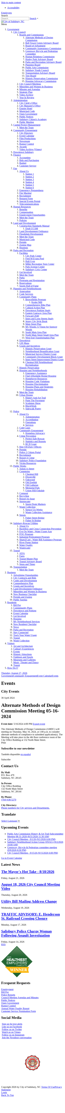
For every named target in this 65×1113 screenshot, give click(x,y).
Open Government (28, 114)
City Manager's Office (30, 105)
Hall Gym (30, 261)
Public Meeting (26, 122)
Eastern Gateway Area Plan (38, 313)
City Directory (26, 133)
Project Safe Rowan (34, 438)
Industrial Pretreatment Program (34, 537)
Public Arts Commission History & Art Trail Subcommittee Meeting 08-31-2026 (35, 835)
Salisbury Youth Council (37, 70)
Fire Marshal (25, 193)
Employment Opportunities (32, 215)
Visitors (11, 643)
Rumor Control (26, 144)
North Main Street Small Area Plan (42, 335)
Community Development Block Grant (44, 357)
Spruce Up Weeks (34, 509)
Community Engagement (25, 130)
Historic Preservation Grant (38, 348)
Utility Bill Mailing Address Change (29, 901)
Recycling (24, 496)
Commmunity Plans (22, 608)
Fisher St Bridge (33, 520)
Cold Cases (24, 427)
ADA (22, 553)
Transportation (20, 567)
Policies (23, 220)
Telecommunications (29, 204)
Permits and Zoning (22, 597)
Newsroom (24, 141)
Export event (39, 724)
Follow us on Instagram (13, 1035)
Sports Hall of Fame (29, 286)
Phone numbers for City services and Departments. (25, 808)
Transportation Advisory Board (40, 73)
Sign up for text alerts (12, 1024)
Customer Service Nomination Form (18, 1011)
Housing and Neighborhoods (33, 370)
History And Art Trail (35, 397)
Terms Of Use (48, 1087)
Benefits (23, 209)
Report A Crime (26, 458)
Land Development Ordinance (33, 231)
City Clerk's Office (28, 103)
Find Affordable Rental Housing (40, 376)
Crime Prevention (27, 436)
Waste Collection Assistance (38, 512)
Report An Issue (27, 498)
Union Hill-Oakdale (34, 490)
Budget (22, 163)
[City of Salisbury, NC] (12, 21)
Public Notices (26, 116)
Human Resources (22, 206)
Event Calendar (26, 135)
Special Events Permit (29, 201)
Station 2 (29, 176)
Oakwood (30, 479)
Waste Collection (27, 507)
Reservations (25, 283)
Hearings (23, 247)
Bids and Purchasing (29, 160)
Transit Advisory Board (30, 561)
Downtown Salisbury (23, 152)
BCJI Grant (30, 444)
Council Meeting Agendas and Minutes (20, 997)
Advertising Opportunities (25, 575)
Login (4, 1092)
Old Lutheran (31, 485)
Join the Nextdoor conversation (17, 1037)
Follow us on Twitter (12, 1029)
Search (33, 18)
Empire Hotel (25, 108)
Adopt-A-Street (26, 468)
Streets (22, 515)
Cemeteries (24, 471)
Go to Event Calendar (11, 858)
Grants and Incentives (29, 346)
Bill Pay (17, 605)
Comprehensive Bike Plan (37, 305)
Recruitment (25, 196)
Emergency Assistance (36, 373)
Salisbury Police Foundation (32, 460)
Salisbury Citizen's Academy (33, 119)
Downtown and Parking (24, 610)
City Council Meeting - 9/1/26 (31, 839)
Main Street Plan (33, 324)
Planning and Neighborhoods (27, 288)
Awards (23, 146)
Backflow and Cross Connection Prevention (40, 528)
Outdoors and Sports (23, 657)
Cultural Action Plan (35, 307)
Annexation (25, 291)
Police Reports (8, 995)
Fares (21, 556)
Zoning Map (25, 245)
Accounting (25, 157)
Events (16, 651)
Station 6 (29, 187)
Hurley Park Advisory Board (39, 59)
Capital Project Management (26, 125)
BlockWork (30, 406)
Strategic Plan (25, 92)
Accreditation (31, 419)
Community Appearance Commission (43, 48)
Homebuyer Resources (36, 378)
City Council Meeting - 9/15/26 (32, 853)
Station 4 (29, 182)
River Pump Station (28, 542)
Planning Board (32, 65)
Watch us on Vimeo (11, 1032)
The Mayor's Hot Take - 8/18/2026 (27, 872)
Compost (23, 493)
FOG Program (26, 534)
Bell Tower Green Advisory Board (41, 43)
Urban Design (26, 395)
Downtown (24, 340)
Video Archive (26, 95)
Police (16, 411)
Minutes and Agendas (29, 89)
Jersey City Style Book (36, 321)
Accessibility (13, 7)
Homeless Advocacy (35, 433)
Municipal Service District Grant (40, 354)
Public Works (19, 466)
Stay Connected (20, 632)
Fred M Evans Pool (34, 258)
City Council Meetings (30, 84)
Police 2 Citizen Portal (30, 452)
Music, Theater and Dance (26, 662)
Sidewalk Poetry (33, 408)
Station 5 (29, 185)
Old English (31, 482)
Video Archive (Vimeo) (30, 149)
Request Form (26, 198)
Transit (16, 550)
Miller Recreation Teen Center (39, 264)
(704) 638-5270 (8, 799)
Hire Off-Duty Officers (30, 447)
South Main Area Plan (36, 332)
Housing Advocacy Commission (40, 81)
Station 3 (29, 179)
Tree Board (30, 75)
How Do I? (12, 668)
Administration (20, 100)
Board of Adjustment (35, 45)
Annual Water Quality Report (15, 1008)
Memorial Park (32, 488)
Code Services (26, 294)
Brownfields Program (35, 299)
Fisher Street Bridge (34, 518)
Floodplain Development (31, 234)
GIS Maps (24, 343)
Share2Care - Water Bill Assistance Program (40, 539)
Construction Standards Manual (34, 226)
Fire (15, 168)
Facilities (23, 253)
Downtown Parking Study (37, 310)
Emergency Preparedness (31, 190)
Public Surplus (20, 599)
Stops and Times (27, 564)
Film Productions (27, 138)
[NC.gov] (12, 1084)
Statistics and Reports (35, 441)
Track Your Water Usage (25, 635)
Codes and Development (25, 580)
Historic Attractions (22, 654)
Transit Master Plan (28, 558)
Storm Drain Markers (35, 504)
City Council (19, 32)
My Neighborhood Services (26, 621)
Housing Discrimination (36, 384)
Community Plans (27, 296)
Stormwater (24, 501)
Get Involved (25, 272)
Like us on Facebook (12, 1026)
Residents (11, 602)
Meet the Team (26, 127)
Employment (7, 989)
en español (26, 754)
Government (13, 29)
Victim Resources (27, 463)
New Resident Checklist (24, 624)
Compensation (26, 212)
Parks (22, 277)
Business (11, 572)
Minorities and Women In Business (36, 86)
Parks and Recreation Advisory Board (43, 62)
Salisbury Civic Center (36, 269)
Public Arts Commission (37, 67)
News (16, 627)
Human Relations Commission (40, 56)
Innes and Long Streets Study (39, 318)
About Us (24, 171)
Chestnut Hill (31, 474)
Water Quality (26, 545)
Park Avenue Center (35, 266)
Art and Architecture (23, 646)
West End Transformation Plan (40, 337)
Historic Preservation (29, 367)
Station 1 (29, 174)
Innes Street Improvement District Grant (44, 359)
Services (29, 425)
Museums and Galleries (24, 659)
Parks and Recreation (23, 250)
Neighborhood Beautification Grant (42, 351)
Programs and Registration (32, 280)
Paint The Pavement (35, 400)
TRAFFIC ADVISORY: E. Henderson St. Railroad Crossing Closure (30, 916)
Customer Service (27, 166)
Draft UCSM (31, 228)
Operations (30, 422)
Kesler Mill (36, 302)
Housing (17, 619)
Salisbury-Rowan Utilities (25, 523)
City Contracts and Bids (24, 578)
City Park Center (33, 256)
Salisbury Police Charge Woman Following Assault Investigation (26, 933)
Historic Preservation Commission (41, 78)
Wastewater (24, 548)
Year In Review (26, 97)
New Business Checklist (25, 594)
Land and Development (24, 223)
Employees (6, 13)
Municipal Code (27, 111)
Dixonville (30, 477)
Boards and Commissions (31, 35)
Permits (22, 242)
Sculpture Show (33, 403)
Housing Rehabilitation (36, 389)
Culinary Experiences (23, 649)
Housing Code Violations (37, 381)
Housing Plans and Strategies (39, 387)
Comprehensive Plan (23, 583)
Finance (17, 155)
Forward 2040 (32, 316)
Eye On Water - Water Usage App (35, 531)
